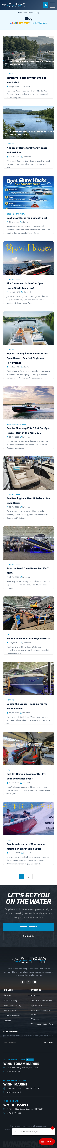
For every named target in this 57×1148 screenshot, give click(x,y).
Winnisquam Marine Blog (41, 1024)
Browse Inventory (28, 926)
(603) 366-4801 (14, 1092)
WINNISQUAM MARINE (21, 1063)
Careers (7, 1020)
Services (7, 995)
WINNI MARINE (15, 1084)
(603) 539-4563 (14, 1112)
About (33, 995)
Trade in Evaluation (12, 1015)
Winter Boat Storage (13, 1005)
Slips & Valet (36, 1005)
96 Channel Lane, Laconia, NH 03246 (23, 1088)
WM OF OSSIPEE (16, 1105)
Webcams (34, 1019)
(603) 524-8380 (14, 1071)
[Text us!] (47, 1142)
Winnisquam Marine (25, 13)
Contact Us (28, 936)
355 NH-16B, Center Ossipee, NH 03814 (25, 1108)
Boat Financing (10, 1000)
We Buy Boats (10, 1010)
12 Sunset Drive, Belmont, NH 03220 (23, 1067)
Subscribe (48, 1042)
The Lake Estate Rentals (41, 1000)
